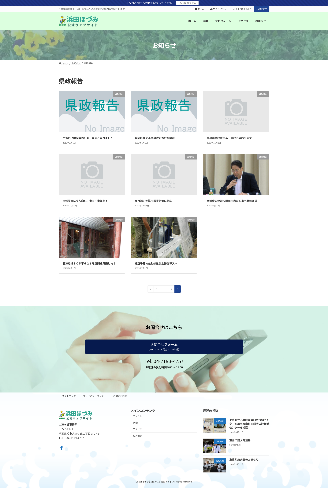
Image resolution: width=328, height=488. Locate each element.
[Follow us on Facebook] (61, 448)
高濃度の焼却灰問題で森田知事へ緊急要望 (232, 201)
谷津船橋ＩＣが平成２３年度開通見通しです (89, 263)
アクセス (137, 429)
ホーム (200, 8)
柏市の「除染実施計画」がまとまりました (88, 138)
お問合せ (261, 9)
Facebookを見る (187, 2)
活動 (135, 422)
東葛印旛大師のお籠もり (244, 459)
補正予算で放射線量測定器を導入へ (156, 263)
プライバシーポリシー (94, 395)
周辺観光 (137, 435)
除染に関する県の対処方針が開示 (155, 138)
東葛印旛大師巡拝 (240, 440)
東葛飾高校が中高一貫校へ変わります (229, 138)
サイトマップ (219, 8)
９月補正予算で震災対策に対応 (153, 201)
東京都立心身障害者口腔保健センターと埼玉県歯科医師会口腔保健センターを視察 (249, 423)
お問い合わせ (120, 395)
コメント (137, 415)
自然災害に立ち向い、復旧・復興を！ (85, 201)
